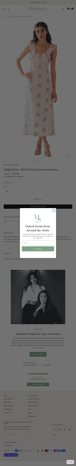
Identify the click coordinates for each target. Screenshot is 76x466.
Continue (38, 249)
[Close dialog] (53, 210)
